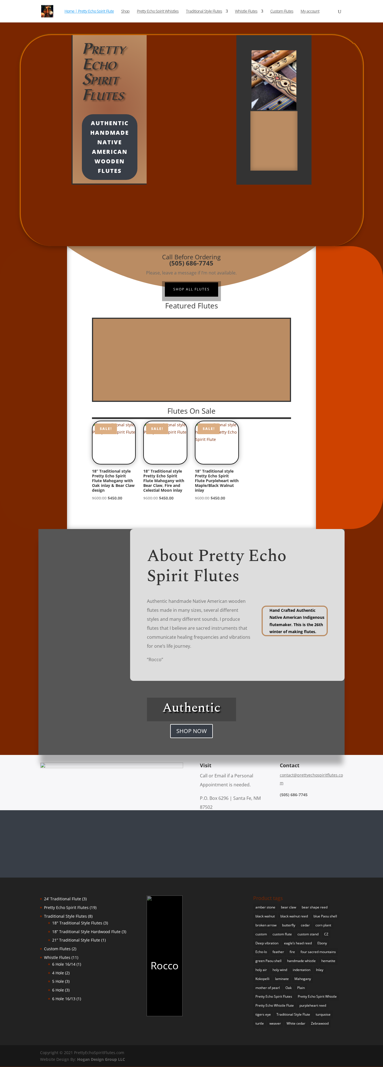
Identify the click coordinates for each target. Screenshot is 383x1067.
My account (310, 11)
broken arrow (265, 925)
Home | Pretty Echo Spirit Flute (89, 11)
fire (292, 951)
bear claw (288, 907)
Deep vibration (266, 943)
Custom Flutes (281, 11)
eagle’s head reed (298, 943)
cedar (305, 925)
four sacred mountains (318, 951)
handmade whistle (301, 960)
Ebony (322, 943)
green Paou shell (268, 960)
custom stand (308, 934)
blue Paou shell (325, 916)
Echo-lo (261, 951)
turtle (259, 1023)
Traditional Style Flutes (204, 11)
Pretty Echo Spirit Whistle (317, 996)
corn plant (323, 925)
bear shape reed (314, 907)
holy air (261, 969)
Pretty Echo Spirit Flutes (273, 996)
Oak (288, 987)
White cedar (296, 1023)
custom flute (282, 934)
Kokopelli (262, 978)
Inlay (319, 969)
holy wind (280, 969)
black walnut (265, 916)
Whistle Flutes (246, 11)
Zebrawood (320, 1023)
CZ (326, 934)
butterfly (288, 925)
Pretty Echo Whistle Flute (274, 1005)
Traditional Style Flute (293, 1014)
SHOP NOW (191, 731)
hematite (328, 960)
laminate (282, 978)
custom (261, 934)
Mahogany (302, 978)
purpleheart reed (312, 1005)
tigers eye (263, 1014)
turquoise (323, 1014)
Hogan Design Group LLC (101, 1059)
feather (278, 951)
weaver (275, 1023)
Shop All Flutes (191, 289)
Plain (301, 987)
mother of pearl (267, 987)
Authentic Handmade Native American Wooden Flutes (109, 147)
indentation (301, 969)
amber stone (265, 907)
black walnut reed (294, 916)
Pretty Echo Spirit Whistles (158, 11)
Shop (125, 11)
